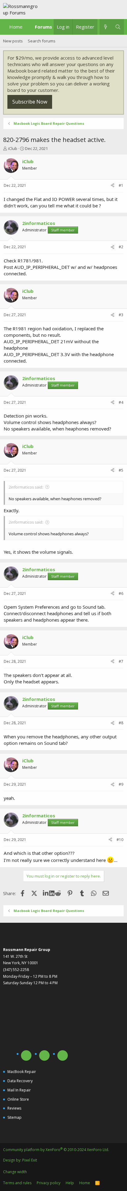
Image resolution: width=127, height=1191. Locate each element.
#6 (121, 593)
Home (16, 27)
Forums (43, 27)
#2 (121, 247)
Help (70, 1182)
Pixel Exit (29, 1160)
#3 (121, 314)
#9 (121, 784)
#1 (121, 185)
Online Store (18, 1099)
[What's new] (106, 27)
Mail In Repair (19, 1090)
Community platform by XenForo (56, 1149)
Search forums (41, 41)
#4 (121, 402)
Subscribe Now (29, 101)
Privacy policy (48, 1182)
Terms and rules (17, 1182)
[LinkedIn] (46, 893)
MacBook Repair (21, 1071)
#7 (121, 661)
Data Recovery (20, 1080)
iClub (12, 148)
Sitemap (14, 1117)
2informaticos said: (26, 487)
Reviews (14, 1108)
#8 (121, 722)
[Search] (118, 27)
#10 (120, 839)
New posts (13, 41)
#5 (121, 470)
